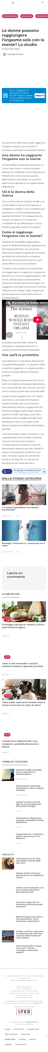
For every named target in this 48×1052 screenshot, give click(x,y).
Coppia (32, 1039)
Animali (8, 1044)
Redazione (5, 636)
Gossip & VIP (33, 1029)
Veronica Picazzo (22, 779)
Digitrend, (5, 516)
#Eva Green (27, 16)
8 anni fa (10, 551)
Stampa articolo (15, 54)
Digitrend (37, 1003)
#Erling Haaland (10, 16)
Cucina (22, 1039)
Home (7, 1029)
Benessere (10, 1039)
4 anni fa (10, 516)
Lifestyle (25, 1034)
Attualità (18, 1029)
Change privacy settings (24, 1024)
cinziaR (18, 811)
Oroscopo (20, 1044)
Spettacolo (11, 1034)
